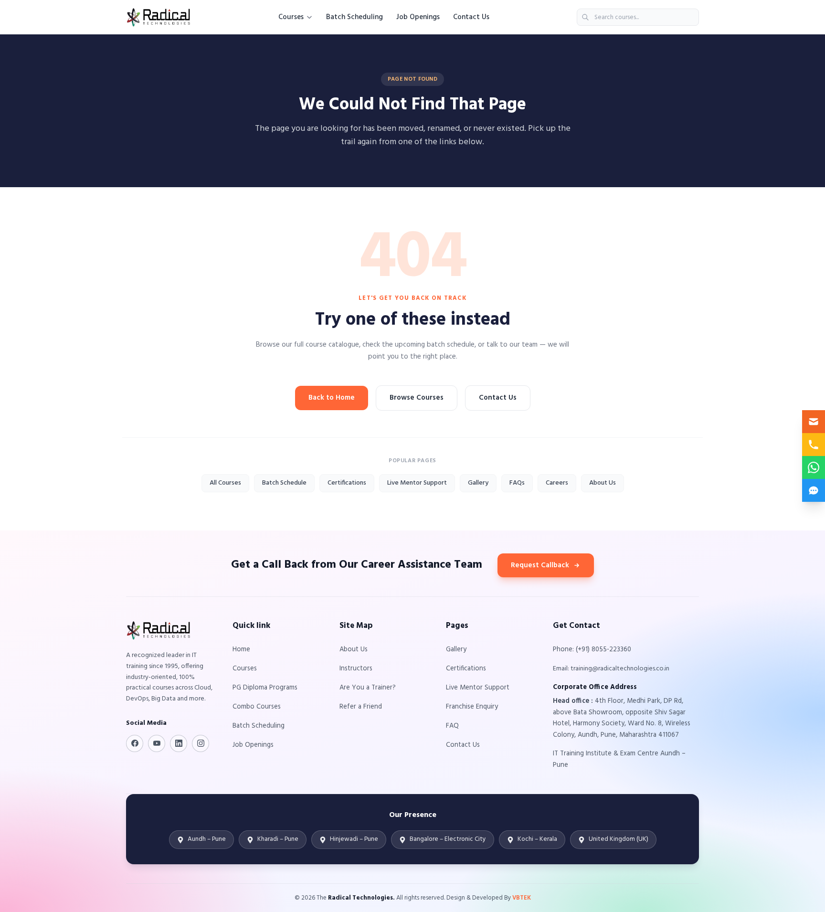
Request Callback (540, 565)
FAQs (517, 482)
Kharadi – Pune (277, 839)
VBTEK (521, 898)
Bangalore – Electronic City (448, 839)
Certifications (347, 482)
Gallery (478, 482)
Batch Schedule (284, 482)
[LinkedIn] (178, 743)
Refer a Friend (360, 706)
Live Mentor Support (417, 482)
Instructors (355, 668)
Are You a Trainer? (367, 687)
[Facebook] (134, 743)
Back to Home (331, 397)
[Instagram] (200, 743)
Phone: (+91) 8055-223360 (592, 649)
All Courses (225, 482)
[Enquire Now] (813, 421)
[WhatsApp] (813, 467)
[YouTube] (156, 743)
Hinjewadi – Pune (354, 839)
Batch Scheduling (354, 17)
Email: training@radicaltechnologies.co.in (611, 668)
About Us (602, 482)
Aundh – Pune (207, 839)
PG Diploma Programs (265, 687)
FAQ (452, 726)
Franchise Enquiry (472, 706)
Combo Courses (257, 706)
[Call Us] (813, 444)
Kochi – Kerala (537, 839)
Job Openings (418, 17)
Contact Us (471, 17)
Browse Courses (417, 397)
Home (241, 649)
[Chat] (813, 490)
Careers (557, 482)
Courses (291, 17)
